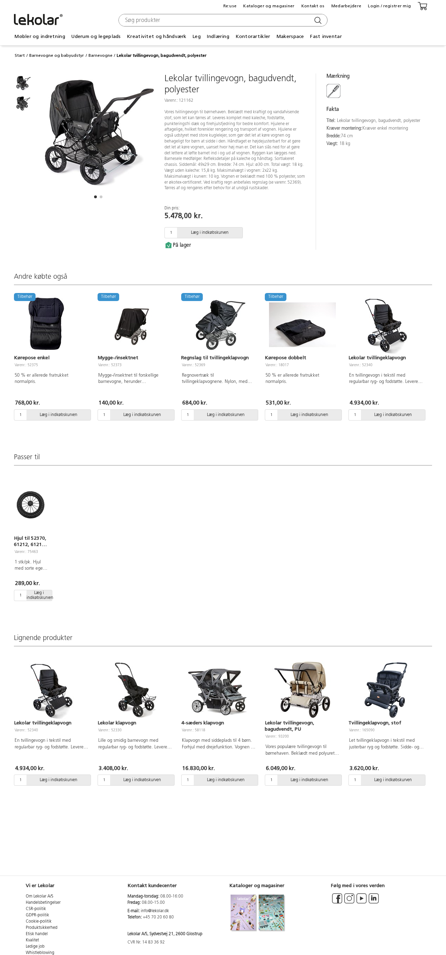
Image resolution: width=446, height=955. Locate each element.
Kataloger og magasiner (268, 5)
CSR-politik (36, 909)
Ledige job (35, 947)
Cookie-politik (39, 921)
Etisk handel (37, 934)
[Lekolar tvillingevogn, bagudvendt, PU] (302, 689)
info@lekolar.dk (155, 911)
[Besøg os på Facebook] (337, 901)
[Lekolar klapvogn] (135, 689)
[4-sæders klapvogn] (218, 689)
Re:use (230, 5)
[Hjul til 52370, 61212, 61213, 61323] (30, 505)
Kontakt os (313, 5)
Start (20, 55)
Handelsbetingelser (43, 903)
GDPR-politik (37, 915)
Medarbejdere (346, 5)
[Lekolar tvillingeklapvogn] (386, 324)
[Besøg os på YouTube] (361, 901)
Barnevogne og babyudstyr (56, 55)
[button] (95, 196)
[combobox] (222, 20)
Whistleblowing (40, 953)
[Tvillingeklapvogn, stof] (386, 689)
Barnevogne (101, 55)
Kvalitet (32, 940)
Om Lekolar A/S (39, 896)
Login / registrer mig (389, 5)
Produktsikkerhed (41, 928)
